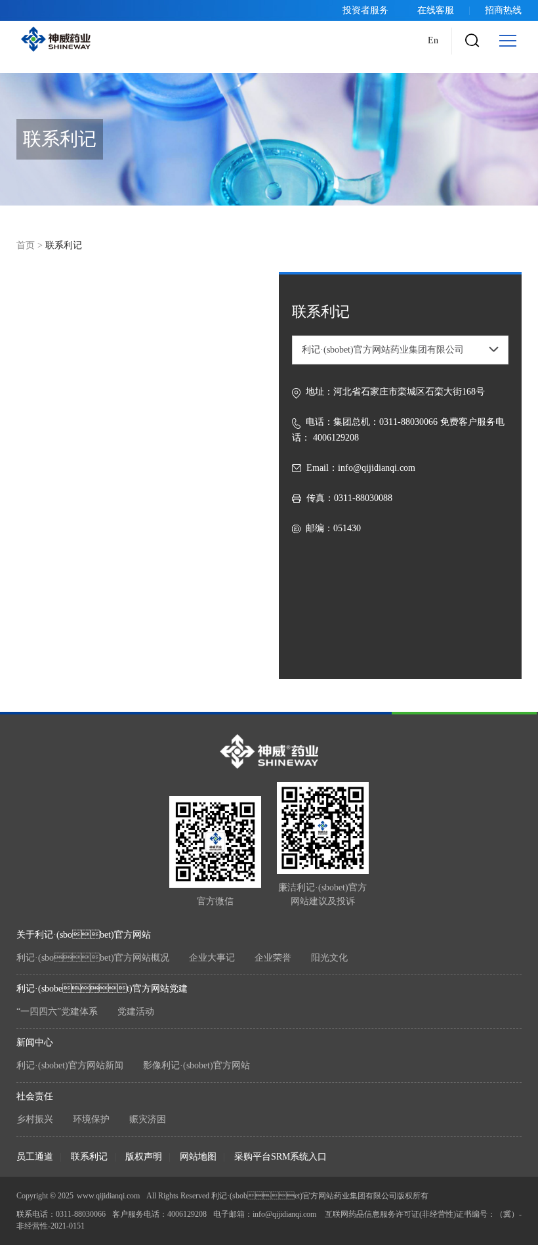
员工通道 (34, 1157)
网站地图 (198, 1157)
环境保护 (91, 1119)
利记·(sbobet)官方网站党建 (102, 989)
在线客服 (435, 10)
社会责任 (34, 1096)
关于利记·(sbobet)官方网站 (83, 935)
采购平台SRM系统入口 (280, 1157)
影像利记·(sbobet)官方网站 (196, 1065)
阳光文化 (329, 958)
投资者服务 (365, 10)
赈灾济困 (147, 1119)
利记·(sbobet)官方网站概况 (92, 958)
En (433, 40)
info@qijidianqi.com (376, 468)
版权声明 (143, 1157)
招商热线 (503, 10)
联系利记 (89, 1157)
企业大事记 (212, 958)
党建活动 (135, 1011)
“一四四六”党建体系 (57, 1011)
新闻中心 (34, 1042)
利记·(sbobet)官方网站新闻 (69, 1065)
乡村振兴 (34, 1119)
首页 (25, 245)
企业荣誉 (273, 958)
